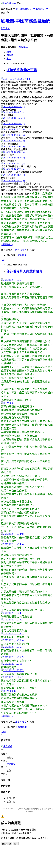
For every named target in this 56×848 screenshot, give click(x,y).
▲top (3, 260)
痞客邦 (18, 250)
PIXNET (13, 809)
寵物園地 (22, 255)
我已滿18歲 (6, 844)
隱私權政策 (48, 809)
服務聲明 (29, 811)
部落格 (10, 55)
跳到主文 (5, 28)
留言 (24, 250)
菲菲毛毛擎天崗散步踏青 (24, 271)
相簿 (9, 52)
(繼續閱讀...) (7, 244)
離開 (15, 844)
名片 (9, 58)
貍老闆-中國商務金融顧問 (25, 21)
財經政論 (23, 47)
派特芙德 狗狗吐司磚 (22, 70)
